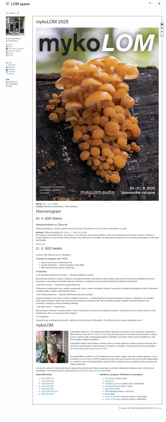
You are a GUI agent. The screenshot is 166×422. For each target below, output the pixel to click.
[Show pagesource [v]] (162, 24)
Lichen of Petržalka (113, 396)
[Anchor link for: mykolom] (55, 325)
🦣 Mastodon (10, 67)
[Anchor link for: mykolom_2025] (70, 21)
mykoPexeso (110, 388)
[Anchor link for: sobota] (63, 218)
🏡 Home (9, 44)
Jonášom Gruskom (100, 334)
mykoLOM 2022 (47, 386)
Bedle (107, 394)
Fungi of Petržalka (112, 399)
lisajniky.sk (109, 381)
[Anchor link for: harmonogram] (63, 211)
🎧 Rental (9, 55)
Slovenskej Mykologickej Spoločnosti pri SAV (88, 348)
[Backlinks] (162, 31)
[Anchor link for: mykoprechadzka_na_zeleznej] (69, 224)
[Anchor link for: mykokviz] (50, 316)
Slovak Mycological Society (90, 370)
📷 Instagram (10, 69)
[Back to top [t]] (162, 34)
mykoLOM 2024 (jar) (49, 391)
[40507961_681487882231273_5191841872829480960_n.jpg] (15, 26)
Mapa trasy (40, 244)
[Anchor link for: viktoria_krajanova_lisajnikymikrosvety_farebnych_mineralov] (94, 294)
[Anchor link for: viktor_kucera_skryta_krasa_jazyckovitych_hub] (81, 285)
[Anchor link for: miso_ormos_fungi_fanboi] (66, 307)
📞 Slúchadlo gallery (13, 51)
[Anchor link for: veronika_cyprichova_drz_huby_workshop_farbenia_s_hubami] (94, 275)
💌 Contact (10, 74)
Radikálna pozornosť (113, 383)
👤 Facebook (10, 71)
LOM (97, 356)
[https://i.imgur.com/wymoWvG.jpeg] (97, 114)
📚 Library (9, 53)
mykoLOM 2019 (47, 378)
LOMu (91, 331)
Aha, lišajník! (110, 378)
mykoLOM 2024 (47, 394)
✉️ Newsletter (11, 65)
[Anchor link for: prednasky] (48, 271)
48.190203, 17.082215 (70, 232)
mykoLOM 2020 (47, 381)
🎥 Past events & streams (15, 48)
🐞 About (9, 46)
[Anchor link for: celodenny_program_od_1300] (69, 258)
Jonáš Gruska (85, 359)
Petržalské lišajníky (112, 386)
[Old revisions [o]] (162, 27)
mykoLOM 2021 (47, 383)
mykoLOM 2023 (47, 388)
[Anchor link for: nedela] (63, 248)
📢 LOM (9, 63)
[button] (151, 3)
